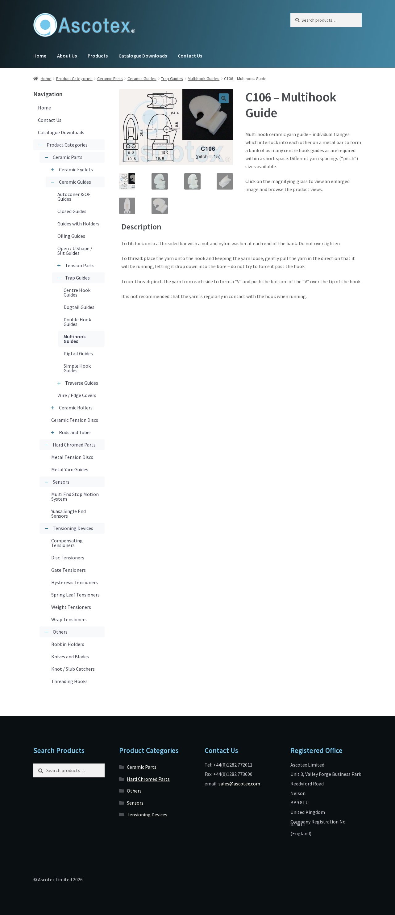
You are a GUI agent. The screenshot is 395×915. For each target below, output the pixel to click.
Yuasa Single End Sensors (68, 513)
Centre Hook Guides (77, 292)
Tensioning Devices (73, 528)
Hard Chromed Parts (74, 445)
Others (60, 632)
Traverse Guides (81, 383)
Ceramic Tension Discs (74, 420)
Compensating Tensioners (67, 542)
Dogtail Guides (79, 307)
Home (39, 56)
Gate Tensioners (68, 570)
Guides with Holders (78, 223)
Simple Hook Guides (77, 368)
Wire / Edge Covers (76, 395)
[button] (224, 98)
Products (98, 56)
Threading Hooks (69, 681)
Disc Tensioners (67, 557)
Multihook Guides (203, 78)
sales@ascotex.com (239, 783)
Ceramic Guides (141, 78)
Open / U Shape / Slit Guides (74, 250)
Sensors (61, 482)
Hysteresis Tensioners (74, 582)
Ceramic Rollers (76, 407)
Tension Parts (79, 265)
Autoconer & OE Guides (74, 196)
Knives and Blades (70, 656)
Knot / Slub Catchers (73, 669)
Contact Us (190, 56)
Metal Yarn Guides (69, 469)
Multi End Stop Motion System (75, 496)
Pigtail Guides (78, 353)
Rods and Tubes (75, 432)
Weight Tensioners (71, 607)
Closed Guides (71, 211)
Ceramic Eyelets (76, 169)
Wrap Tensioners (69, 619)
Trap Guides (172, 78)
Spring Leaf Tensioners (75, 595)
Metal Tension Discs (72, 457)
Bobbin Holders (67, 644)
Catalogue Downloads (142, 56)
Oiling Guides (71, 236)
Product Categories (74, 78)
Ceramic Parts (110, 78)
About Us (67, 56)
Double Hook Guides (77, 321)
